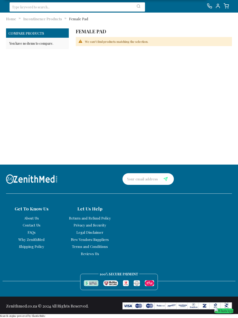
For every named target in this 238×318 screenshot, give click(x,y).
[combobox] (77, 7)
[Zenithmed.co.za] (31, 178)
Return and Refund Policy (90, 218)
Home (11, 18)
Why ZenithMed (31, 239)
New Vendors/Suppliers (90, 239)
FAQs (32, 232)
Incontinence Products (42, 18)
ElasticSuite (38, 316)
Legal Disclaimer (89, 232)
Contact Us (31, 225)
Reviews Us (90, 253)
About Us (31, 218)
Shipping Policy (31, 246)
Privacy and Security (90, 225)
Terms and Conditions (90, 246)
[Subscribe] (166, 179)
